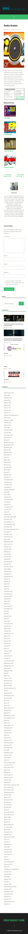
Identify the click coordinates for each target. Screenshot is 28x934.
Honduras (7, 591)
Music (5, 703)
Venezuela (7, 894)
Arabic (6, 417)
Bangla (6, 440)
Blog (5, 457)
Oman (5, 735)
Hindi (5, 589)
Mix (5, 690)
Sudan (6, 829)
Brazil (5, 470)
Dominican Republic (10, 529)
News (5, 720)
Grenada (6, 574)
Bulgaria (6, 474)
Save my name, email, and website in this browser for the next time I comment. (15, 282)
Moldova (6, 693)
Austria (6, 432)
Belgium (6, 452)
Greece (6, 571)
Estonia (6, 549)
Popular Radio (8, 762)
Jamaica (6, 626)
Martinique (7, 680)
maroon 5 (6, 678)
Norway (6, 733)
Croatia (6, 509)
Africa (5, 395)
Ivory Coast (7, 623)
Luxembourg (7, 661)
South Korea (7, 814)
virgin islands (8, 901)
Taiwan (6, 842)
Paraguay (6, 747)
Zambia (6, 904)
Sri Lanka (6, 827)
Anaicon (6, 407)
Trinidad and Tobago (10, 869)
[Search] (21, 303)
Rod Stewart (7, 775)
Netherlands (7, 715)
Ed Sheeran (7, 537)
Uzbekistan (7, 891)
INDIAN (6, 604)
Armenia (6, 422)
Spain (5, 817)
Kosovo (6, 641)
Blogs (5, 460)
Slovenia (6, 805)
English (6, 546)
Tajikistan (6, 844)
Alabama (6, 398)
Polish (5, 760)
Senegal (6, 795)
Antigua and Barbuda (10, 415)
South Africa (7, 812)
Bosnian (6, 467)
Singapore (7, 800)
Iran (5, 611)
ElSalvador (7, 541)
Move (5, 700)
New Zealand (8, 718)
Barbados (6, 447)
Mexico (6, 685)
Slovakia (6, 802)
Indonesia (7, 606)
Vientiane (6, 896)
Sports (6, 819)
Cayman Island (8, 489)
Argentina (7, 420)
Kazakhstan (7, 633)
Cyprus (6, 514)
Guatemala (7, 576)
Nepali (6, 713)
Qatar (5, 770)
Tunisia (6, 872)
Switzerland (7, 837)
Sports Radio (8, 824)
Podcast (6, 755)
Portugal (6, 765)
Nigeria (6, 730)
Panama (6, 745)
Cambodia (7, 479)
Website (6, 272)
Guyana (6, 581)
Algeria (6, 405)
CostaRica (7, 507)
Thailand (6, 852)
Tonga (6, 859)
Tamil (5, 847)
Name (6, 255)
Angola (6, 412)
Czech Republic (8, 517)
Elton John (7, 544)
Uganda (6, 879)
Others (6, 738)
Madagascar (7, 666)
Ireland (6, 616)
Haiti (5, 584)
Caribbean (7, 487)
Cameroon (7, 482)
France (6, 556)
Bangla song (7, 442)
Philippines (7, 752)
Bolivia (6, 462)
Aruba (5, 427)
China (5, 494)
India (5, 601)
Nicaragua (7, 728)
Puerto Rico (7, 767)
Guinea (6, 579)
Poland (6, 757)
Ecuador (6, 534)
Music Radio (7, 708)
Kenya (5, 636)
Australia (6, 430)
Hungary (6, 596)
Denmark (6, 519)
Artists (6, 425)
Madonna (6, 668)
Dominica (6, 527)
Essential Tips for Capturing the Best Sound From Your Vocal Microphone (13, 339)
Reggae (6, 772)
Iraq (5, 613)
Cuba (5, 512)
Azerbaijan (7, 435)
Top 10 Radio (7, 862)
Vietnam (6, 899)
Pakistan (6, 740)
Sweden (6, 834)
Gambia (6, 559)
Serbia (6, 797)
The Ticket (6, 379)
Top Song (6, 864)
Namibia (6, 710)
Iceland (6, 599)
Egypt (5, 539)
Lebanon (6, 651)
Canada (6, 484)
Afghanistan (7, 393)
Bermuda (6, 455)
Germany (6, 566)
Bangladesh (7, 445)
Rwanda (6, 782)
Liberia (6, 653)
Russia (6, 780)
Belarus (6, 450)
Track (5, 867)
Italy (5, 621)
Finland (6, 554)
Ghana (6, 569)
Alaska (6, 400)
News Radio (7, 725)
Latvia (5, 646)
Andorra (6, 410)
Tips (5, 857)
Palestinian (7, 742)
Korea (5, 638)
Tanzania (6, 849)
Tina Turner (7, 854)
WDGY (5, 366)
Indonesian (7, 608)
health (6, 586)
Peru (5, 750)
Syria (5, 839)
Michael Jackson (9, 688)
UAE (5, 876)
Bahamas (6, 437)
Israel (5, 618)
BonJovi (6, 465)
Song (5, 809)
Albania (6, 403)
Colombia (6, 499)
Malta (5, 675)
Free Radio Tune (14, 920)
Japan (5, 628)
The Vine (6, 353)
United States (8, 886)
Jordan (6, 631)
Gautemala (7, 561)
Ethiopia (6, 551)
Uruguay (6, 889)
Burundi (6, 477)
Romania (6, 777)
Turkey (6, 874)
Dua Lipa (6, 532)
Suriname (6, 832)
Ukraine (6, 884)
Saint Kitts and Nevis (10, 785)
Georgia (6, 564)
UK (5, 881)
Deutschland (7, 522)
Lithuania (6, 656)
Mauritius (6, 683)
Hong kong (7, 594)
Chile (5, 492)
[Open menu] (14, 17)
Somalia (6, 807)
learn (5, 648)
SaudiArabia (7, 792)
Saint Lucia (7, 787)
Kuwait (6, 643)
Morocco (6, 698)
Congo (6, 504)
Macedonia (7, 663)
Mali (5, 673)
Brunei (6, 472)
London (6, 658)
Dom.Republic (8, 524)
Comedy (6, 502)
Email (6, 264)
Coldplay (6, 497)
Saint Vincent (8, 790)
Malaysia (6, 671)
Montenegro (7, 695)
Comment (7, 236)
